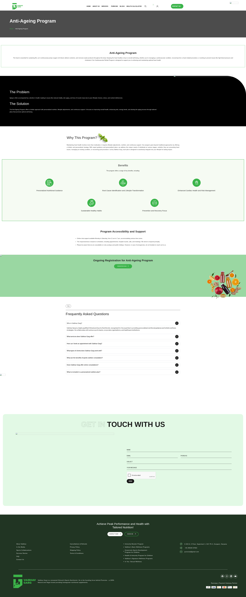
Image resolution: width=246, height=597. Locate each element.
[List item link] (41, 544)
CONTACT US (176, 6)
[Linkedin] (231, 576)
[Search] (145, 6)
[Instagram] (227, 576)
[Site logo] (17, 6)
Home (12, 28)
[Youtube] (235, 576)
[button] (68, 306)
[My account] (157, 6)
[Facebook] (222, 576)
